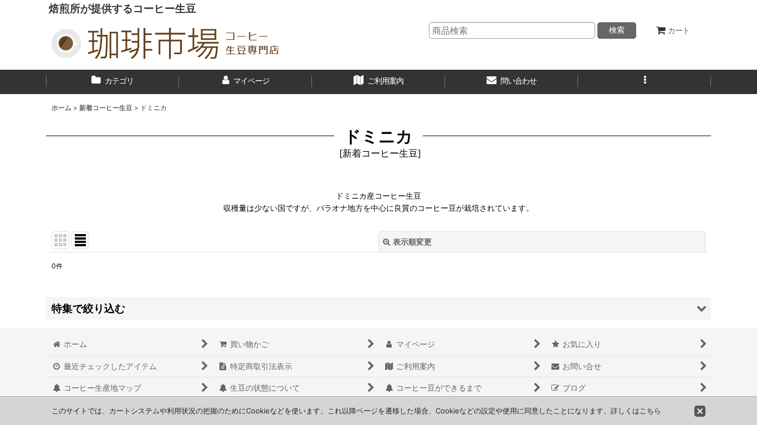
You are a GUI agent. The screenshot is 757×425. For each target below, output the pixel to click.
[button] (644, 82)
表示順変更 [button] (412, 241)
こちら (650, 410)
